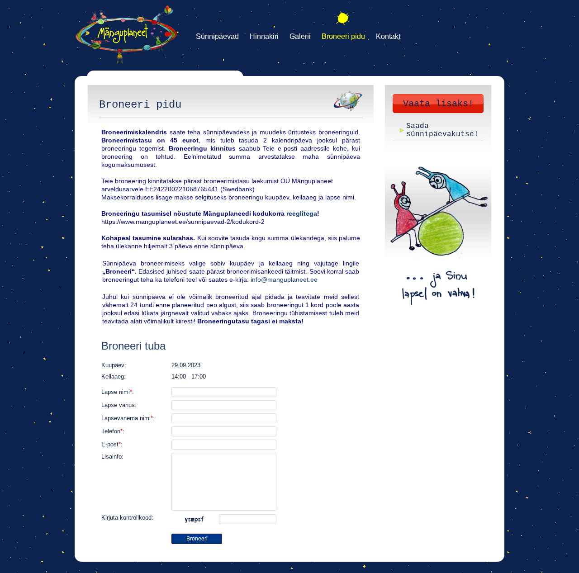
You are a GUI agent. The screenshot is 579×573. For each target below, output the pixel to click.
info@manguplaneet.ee (284, 279)
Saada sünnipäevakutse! (442, 130)
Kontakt (388, 36)
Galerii (300, 36)
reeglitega (301, 213)
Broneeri (197, 538)
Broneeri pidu (343, 36)
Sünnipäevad (217, 36)
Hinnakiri (264, 36)
